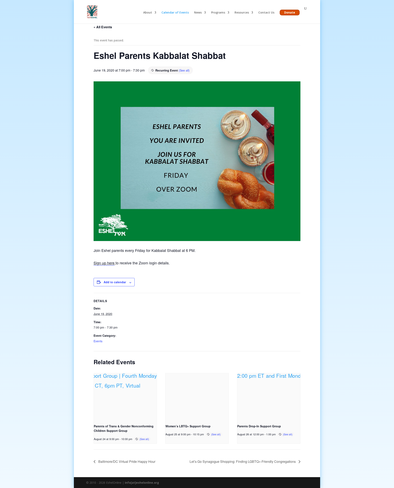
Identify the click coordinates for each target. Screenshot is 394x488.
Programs (218, 12)
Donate (289, 12)
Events (98, 341)
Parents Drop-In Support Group (259, 426)
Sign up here (104, 262)
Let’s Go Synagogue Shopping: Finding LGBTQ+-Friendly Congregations (243, 461)
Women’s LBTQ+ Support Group (188, 426)
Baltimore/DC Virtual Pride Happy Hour (126, 461)
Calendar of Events (175, 12)
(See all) (184, 70)
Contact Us (266, 12)
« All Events (103, 27)
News (198, 12)
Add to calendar (115, 282)
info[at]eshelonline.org (142, 483)
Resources (242, 12)
